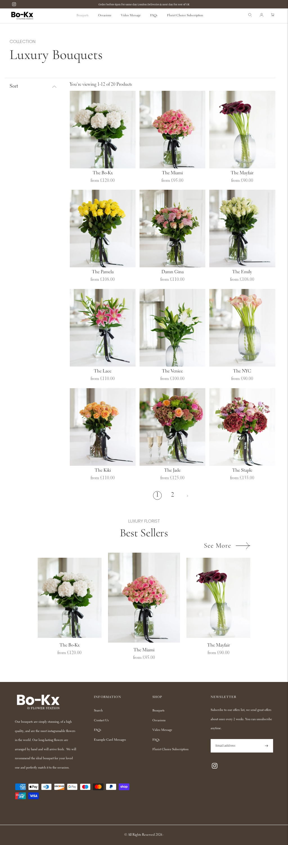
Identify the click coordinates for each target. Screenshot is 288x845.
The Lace (102, 371)
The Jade (172, 470)
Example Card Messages (110, 740)
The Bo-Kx (103, 173)
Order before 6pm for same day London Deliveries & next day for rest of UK (144, 4)
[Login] (262, 16)
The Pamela (103, 272)
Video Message (131, 15)
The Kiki (103, 470)
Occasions (104, 15)
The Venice (172, 371)
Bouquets (82, 15)
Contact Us (101, 720)
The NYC (242, 371)
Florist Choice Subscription (185, 15)
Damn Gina (172, 272)
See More (217, 545)
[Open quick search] (250, 16)
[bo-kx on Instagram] (14, 4)
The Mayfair (242, 173)
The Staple (242, 470)
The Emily (242, 272)
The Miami (172, 173)
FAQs (154, 15)
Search (98, 710)
